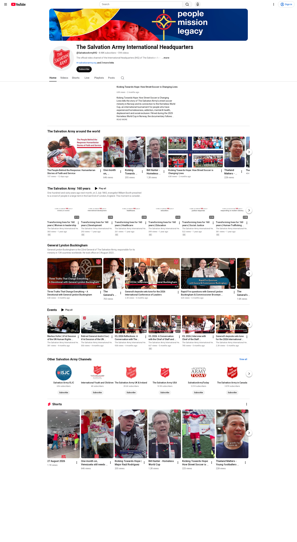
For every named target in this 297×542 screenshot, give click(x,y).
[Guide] (5, 4)
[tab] (53, 78)
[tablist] (148, 78)
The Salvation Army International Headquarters (67, 228)
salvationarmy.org (88, 62)
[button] (122, 119)
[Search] (187, 4)
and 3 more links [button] (105, 62)
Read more (122, 119)
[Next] (249, 152)
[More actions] (100, 171)
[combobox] (142, 4)
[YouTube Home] (18, 4)
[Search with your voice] (198, 4)
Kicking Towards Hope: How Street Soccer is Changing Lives (147, 87)
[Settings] (273, 4)
